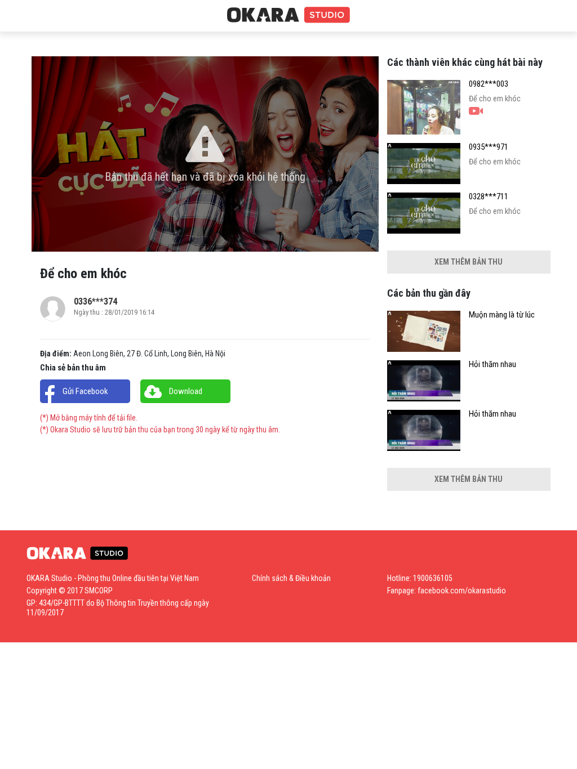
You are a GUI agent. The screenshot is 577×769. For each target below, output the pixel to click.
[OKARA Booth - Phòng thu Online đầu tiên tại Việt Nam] (288, 15)
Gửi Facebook (85, 391)
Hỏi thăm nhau (492, 364)
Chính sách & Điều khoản (291, 578)
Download (185, 391)
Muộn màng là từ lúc (502, 315)
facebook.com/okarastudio (462, 590)
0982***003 (488, 84)
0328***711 (488, 197)
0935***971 (488, 147)
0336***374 (95, 301)
